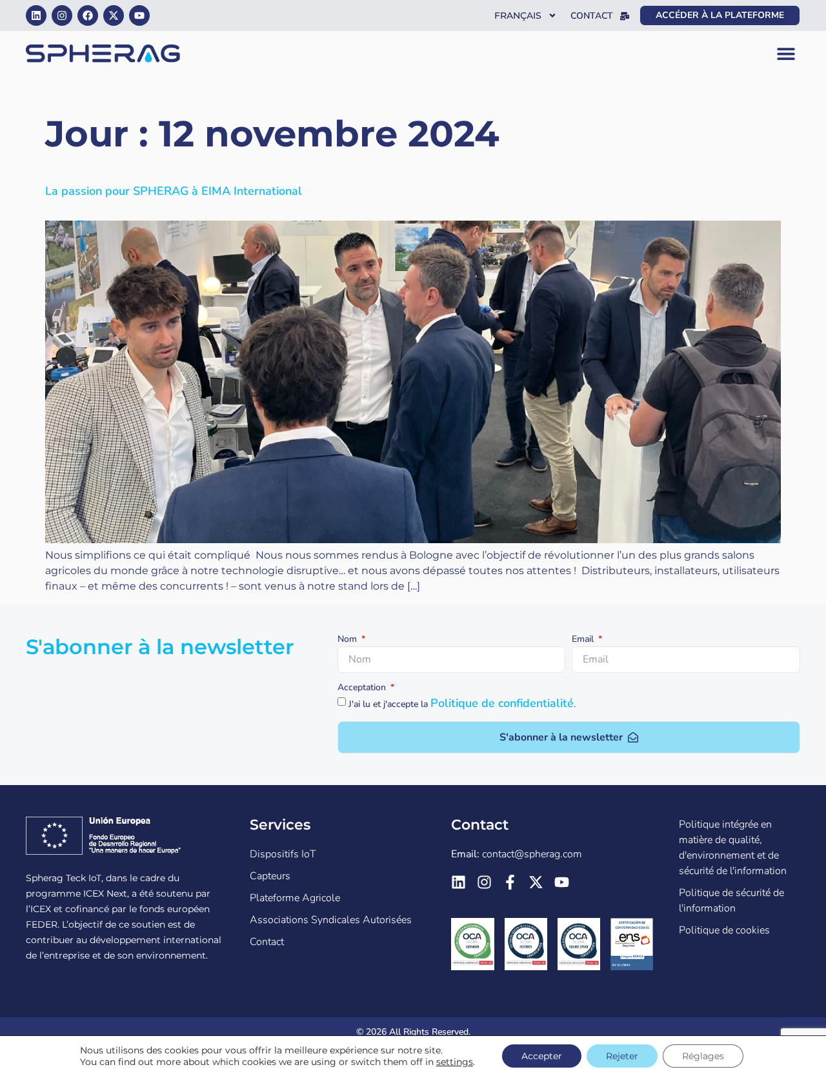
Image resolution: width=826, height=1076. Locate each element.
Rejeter (622, 1056)
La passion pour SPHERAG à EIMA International (173, 191)
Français (517, 15)
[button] (785, 53)
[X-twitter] (113, 15)
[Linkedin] (36, 15)
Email (584, 640)
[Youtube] (139, 15)
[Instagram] (62, 15)
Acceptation (362, 688)
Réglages (703, 1056)
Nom (348, 640)
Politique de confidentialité (502, 703)
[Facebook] (87, 15)
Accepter (541, 1056)
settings (454, 1062)
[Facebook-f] (510, 882)
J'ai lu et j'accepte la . (462, 704)
